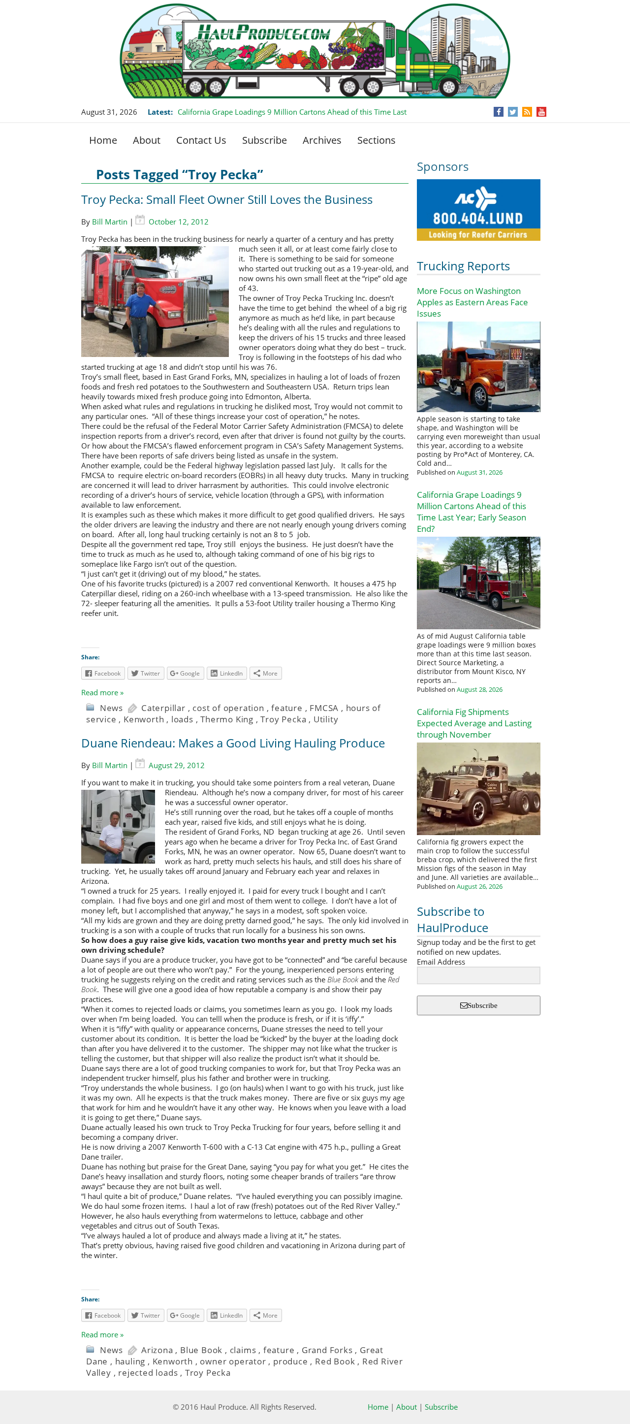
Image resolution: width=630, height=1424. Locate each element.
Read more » (102, 692)
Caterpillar (163, 707)
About (146, 140)
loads (182, 719)
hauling (130, 1361)
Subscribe (264, 140)
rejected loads (148, 1372)
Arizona (157, 1350)
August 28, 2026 (480, 689)
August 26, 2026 (480, 886)
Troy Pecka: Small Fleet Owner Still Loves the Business (227, 199)
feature (287, 707)
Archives (322, 140)
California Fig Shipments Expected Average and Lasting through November (474, 723)
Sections (376, 140)
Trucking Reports (463, 266)
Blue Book (201, 1350)
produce (290, 1361)
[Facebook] (499, 112)
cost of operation (228, 707)
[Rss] (527, 112)
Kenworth (144, 719)
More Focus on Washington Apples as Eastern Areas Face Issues (472, 302)
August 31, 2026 (480, 472)
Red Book (335, 1361)
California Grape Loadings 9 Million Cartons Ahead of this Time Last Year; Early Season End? (471, 511)
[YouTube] (541, 112)
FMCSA (324, 707)
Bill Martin (109, 222)
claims (243, 1350)
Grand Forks (327, 1350)
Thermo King (226, 719)
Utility (326, 719)
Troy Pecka (283, 719)
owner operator (233, 1361)
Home (103, 140)
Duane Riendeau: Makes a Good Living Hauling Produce (233, 743)
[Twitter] (512, 112)
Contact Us (201, 140)
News (111, 707)
